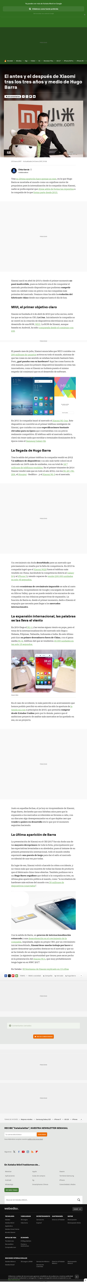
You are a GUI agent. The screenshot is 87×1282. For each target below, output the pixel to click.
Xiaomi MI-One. (60, 420)
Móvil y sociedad (34, 975)
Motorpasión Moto (74, 1223)
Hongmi (22, 474)
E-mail (34, 96)
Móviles (19, 61)
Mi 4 (29, 627)
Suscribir (42, 1134)
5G (39, 61)
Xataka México (10, 1261)
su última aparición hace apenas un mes (36, 178)
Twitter (27, 96)
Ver (45, 1036)
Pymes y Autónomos (25, 1245)
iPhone (62, 1180)
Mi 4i (20, 641)
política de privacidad (35, 1139)
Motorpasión (72, 1219)
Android (8, 1180)
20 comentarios (14, 96)
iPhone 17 (57, 1119)
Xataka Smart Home (12, 1229)
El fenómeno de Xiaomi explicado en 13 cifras (46, 969)
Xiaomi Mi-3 (48, 474)
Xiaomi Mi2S (40, 569)
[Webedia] (11, 1208)
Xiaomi (61, 1171)
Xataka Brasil (9, 1265)
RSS (32, 1151)
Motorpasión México (72, 1262)
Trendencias (9, 1241)
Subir (76, 1209)
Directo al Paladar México (58, 1262)
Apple (34, 1171)
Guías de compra (38, 1176)
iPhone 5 (22, 576)
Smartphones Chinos (40, 1184)
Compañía (48, 975)
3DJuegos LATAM (27, 1261)
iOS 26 (66, 1119)
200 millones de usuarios (23, 354)
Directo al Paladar (58, 1219)
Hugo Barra (71, 975)
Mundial (10, 61)
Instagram (28, 1151)
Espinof (39, 1223)
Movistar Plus (48, 61)
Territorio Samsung (66, 1176)
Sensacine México (42, 1261)
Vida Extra (24, 1223)
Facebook (23, 96)
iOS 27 (59, 61)
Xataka (7, 1219)
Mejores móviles (27, 1119)
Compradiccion (10, 1247)
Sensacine (40, 1219)
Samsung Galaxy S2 (36, 441)
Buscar (79, 1200)
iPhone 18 (80, 61)
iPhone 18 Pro (68, 61)
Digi (26, 61)
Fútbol (33, 61)
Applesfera (9, 1226)
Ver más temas (11, 1190)
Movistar (8, 1171)
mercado (59, 975)
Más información (14, 1280)
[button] (25, 169)
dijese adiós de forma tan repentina (56, 189)
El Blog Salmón (26, 1241)
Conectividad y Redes (67, 1184)
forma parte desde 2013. (45, 192)
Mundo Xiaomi (10, 1232)
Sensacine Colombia (40, 1265)
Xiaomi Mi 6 (39, 958)
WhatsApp (9, 1184)
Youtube (23, 1151)
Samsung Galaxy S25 (43, 1119)
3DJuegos (24, 1219)
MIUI (37, 324)
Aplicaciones (10, 1176)
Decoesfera (9, 1244)
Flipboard (30, 96)
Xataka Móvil (9, 1223)
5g (33, 1180)
